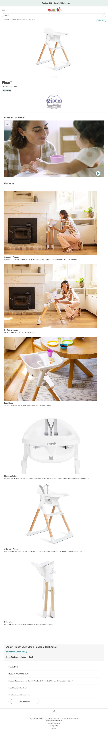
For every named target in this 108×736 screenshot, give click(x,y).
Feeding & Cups (6, 19)
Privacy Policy (54, 726)
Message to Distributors (54, 720)
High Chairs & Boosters (20, 19)
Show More (24, 701)
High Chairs (32, 19)
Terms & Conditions (54, 723)
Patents (54, 728)
